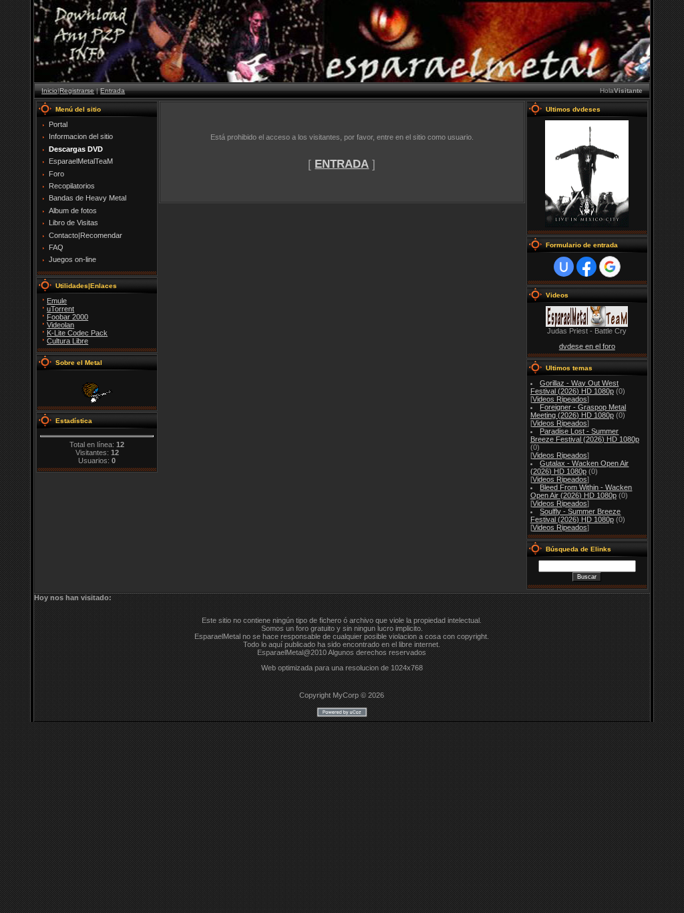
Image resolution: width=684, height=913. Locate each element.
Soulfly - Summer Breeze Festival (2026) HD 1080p (575, 515)
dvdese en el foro (587, 346)
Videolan (60, 325)
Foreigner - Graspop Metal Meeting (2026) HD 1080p (578, 411)
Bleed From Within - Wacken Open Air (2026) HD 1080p (581, 491)
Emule (57, 301)
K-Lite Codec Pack (77, 333)
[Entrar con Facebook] (586, 267)
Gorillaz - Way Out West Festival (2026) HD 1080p (574, 387)
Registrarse (76, 90)
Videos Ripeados (559, 399)
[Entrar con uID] (564, 267)
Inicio (49, 90)
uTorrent (60, 309)
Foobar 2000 (67, 317)
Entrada (112, 90)
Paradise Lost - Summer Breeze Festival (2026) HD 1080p (584, 435)
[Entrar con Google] (610, 266)
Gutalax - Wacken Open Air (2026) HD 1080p (579, 467)
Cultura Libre (67, 341)
